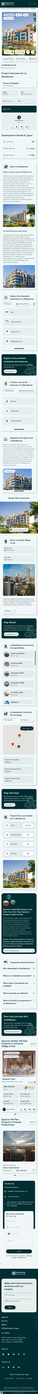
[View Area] (33, 1170)
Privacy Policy (22, 1257)
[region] (18, 677)
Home (3, 8)
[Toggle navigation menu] (34, 4)
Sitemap (29, 1378)
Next (32, 1064)
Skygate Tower (8, 1079)
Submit (19, 1251)
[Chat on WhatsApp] (29, 4)
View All (33, 1043)
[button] (13, 744)
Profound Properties (11, 1187)
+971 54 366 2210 (13, 1196)
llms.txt (35, 1387)
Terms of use (20, 1378)
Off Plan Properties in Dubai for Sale (18, 8)
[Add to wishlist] (28, 1074)
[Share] (32, 1074)
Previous (5, 1064)
